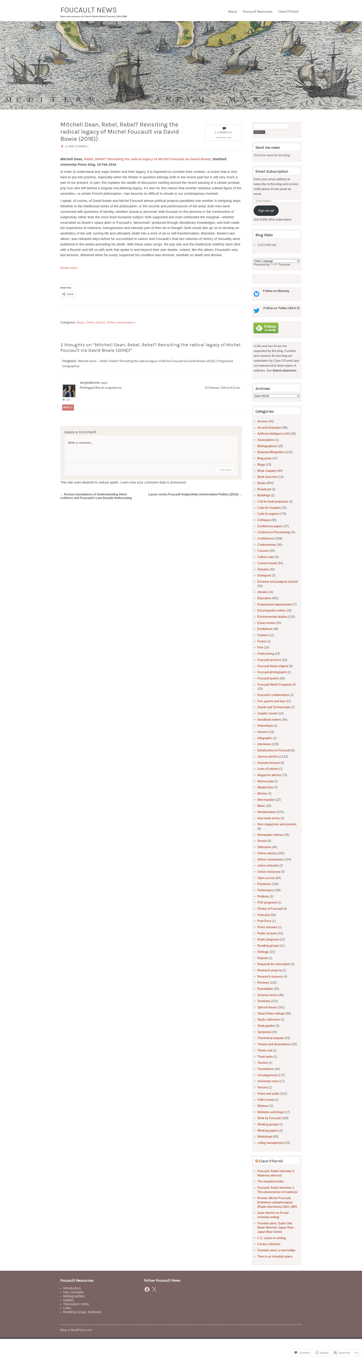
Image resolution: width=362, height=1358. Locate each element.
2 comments (223, 132)
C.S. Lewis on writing (271, 1238)
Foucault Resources (257, 11)
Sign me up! (266, 210)
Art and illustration (269, 427)
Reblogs (263, 951)
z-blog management (270, 1142)
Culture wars (265, 557)
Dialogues (264, 575)
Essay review (266, 623)
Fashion (262, 635)
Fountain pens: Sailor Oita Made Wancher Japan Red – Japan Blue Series (276, 1227)
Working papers (267, 1130)
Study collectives (268, 1019)
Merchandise (266, 799)
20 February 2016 (223, 138)
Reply (68, 407)
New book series (268, 818)
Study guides (266, 1025)
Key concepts (73, 1292)
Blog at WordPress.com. (76, 1330)
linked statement (284, 370)
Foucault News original (272, 666)
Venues (262, 1087)
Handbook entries (269, 719)
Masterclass (265, 787)
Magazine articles (269, 775)
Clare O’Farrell (288, 11)
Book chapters (267, 470)
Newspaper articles (270, 834)
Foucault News (88, 10)
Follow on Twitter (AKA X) (281, 308)
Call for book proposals (272, 501)
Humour (262, 731)
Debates (263, 569)
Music (80, 322)
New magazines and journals (276, 824)
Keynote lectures (268, 762)
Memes (262, 793)
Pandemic (264, 884)
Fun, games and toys (271, 701)
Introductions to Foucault (273, 750)
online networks (267, 865)
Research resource (270, 976)
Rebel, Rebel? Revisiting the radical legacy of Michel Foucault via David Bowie (147, 159)
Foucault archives (269, 659)
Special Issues (267, 1007)
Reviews (263, 982)
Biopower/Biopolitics (271, 452)
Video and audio (268, 1093)
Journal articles (267, 756)
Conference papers (270, 526)
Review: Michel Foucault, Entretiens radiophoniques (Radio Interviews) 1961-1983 (277, 1202)
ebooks (262, 592)
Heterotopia (265, 725)
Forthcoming (265, 653)
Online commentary (120, 322)
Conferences (266, 538)
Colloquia (263, 520)
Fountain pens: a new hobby (276, 1250)
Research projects (269, 970)
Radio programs (268, 939)
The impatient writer (270, 1181)
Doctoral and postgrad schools (277, 581)
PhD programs (267, 902)
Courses (263, 550)
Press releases (267, 927)
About (232, 11)
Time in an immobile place (274, 1256)
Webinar (263, 1105)
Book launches (267, 476)
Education (264, 598)
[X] (154, 1289)
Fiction (261, 641)
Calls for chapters (269, 507)
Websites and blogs (270, 1112)
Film (260, 647)
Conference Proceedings (274, 532)
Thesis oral (264, 1050)
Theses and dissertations (274, 1044)
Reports (262, 958)
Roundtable (265, 988)
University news (268, 1081)
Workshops (264, 1136)
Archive (262, 421)
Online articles (95, 322)
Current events (267, 563)
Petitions (263, 896)
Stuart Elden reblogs (271, 1013)
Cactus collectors (268, 1244)
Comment (225, 469)
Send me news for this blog (272, 155)
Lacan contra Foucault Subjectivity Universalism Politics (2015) (195, 494)
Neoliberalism (266, 812)
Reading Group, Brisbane (82, 1312)
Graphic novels (267, 713)
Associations (266, 439)
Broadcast (264, 489)
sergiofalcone (113, 387)
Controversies (266, 544)
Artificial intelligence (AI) (273, 433)
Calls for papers (267, 513)
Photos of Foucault (269, 908)
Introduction (72, 1288)
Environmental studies (272, 616)
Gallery (68, 1300)
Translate (284, 264)
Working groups (267, 1124)
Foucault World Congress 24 (276, 684)
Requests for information (273, 964)
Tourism (262, 1062)
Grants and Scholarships (273, 707)
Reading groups (268, 945)
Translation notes (76, 1304)
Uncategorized (267, 1075)
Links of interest (267, 768)
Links (67, 1308)
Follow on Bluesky (276, 291)
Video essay (265, 1099)
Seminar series (267, 995)
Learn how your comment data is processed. (153, 482)
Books (261, 483)
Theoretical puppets (270, 1038)
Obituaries (264, 847)
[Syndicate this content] (256, 1161)
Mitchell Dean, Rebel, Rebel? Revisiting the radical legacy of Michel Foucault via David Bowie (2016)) (119, 131)
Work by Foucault (269, 1118)
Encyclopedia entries (271, 610)
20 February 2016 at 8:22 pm (222, 387)
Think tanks (265, 1056)
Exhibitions (264, 629)
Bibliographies (267, 446)
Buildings (263, 495)
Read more (68, 268)
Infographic (264, 738)
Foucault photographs (272, 672)
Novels (262, 840)
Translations (265, 1069)
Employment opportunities (274, 604)
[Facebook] (147, 1289)
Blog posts (264, 458)
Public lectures (267, 933)
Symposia (264, 1032)
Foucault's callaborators (273, 695)
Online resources (268, 871)
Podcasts (263, 915)
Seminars (263, 1001)
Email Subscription (271, 171)
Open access (266, 878)
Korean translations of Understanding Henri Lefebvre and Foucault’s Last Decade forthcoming (96, 496)
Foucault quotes (268, 678)
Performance (266, 890)
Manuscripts (265, 781)
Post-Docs (264, 921)
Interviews (264, 744)
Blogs (261, 464)
